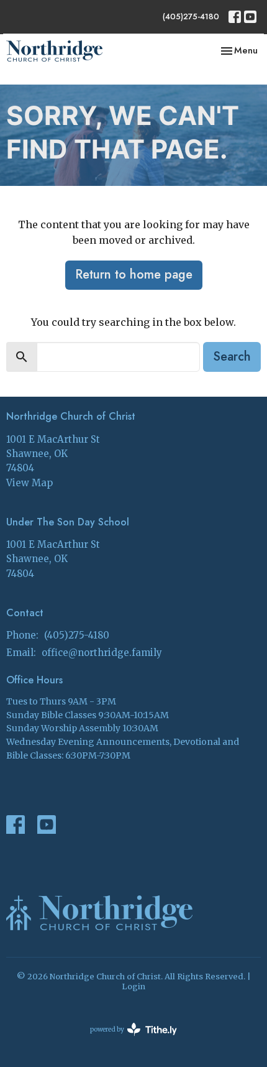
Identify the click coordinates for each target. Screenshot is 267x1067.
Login (133, 986)
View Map (29, 483)
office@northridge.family (102, 652)
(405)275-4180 (191, 16)
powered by (127, 1040)
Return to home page (133, 275)
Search (232, 357)
